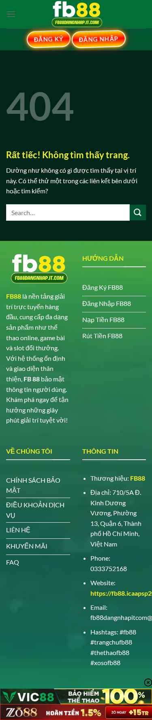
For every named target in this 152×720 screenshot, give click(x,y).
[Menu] (11, 14)
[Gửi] (138, 212)
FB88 (13, 296)
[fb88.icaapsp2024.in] (76, 14)
